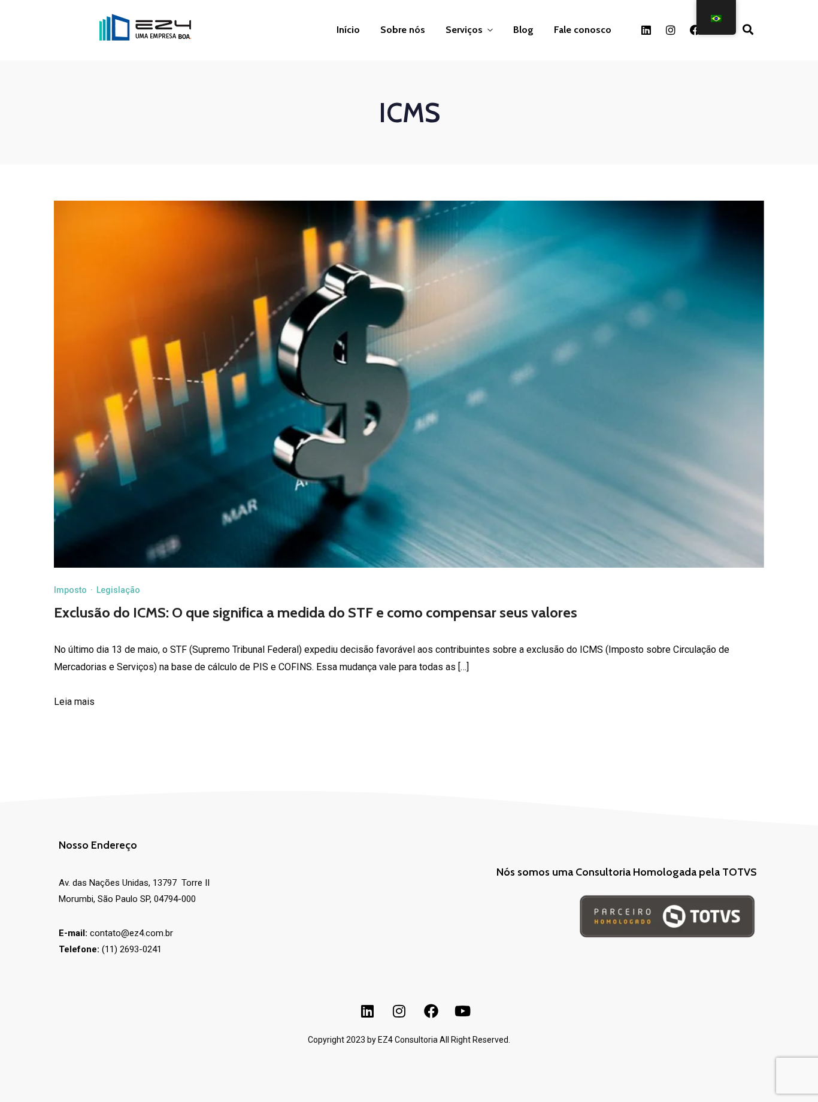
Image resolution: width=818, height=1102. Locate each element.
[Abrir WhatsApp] (30, 1071)
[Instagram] (670, 30)
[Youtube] (463, 1011)
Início (348, 29)
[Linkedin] (646, 30)
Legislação (118, 590)
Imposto (70, 590)
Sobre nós (402, 29)
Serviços (464, 29)
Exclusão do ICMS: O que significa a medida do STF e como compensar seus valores (315, 612)
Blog (523, 29)
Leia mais (74, 701)
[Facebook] (695, 30)
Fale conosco (582, 29)
